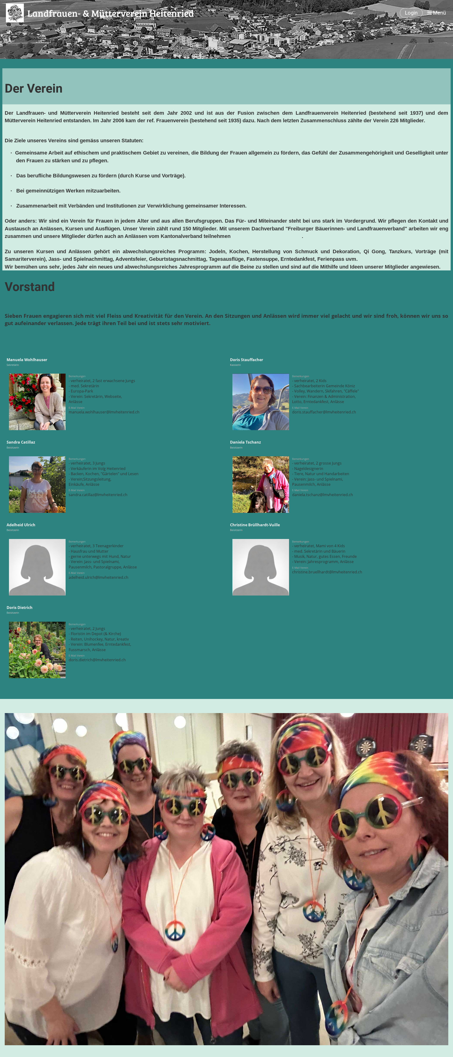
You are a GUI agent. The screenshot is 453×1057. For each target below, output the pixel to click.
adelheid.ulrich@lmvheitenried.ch (98, 577)
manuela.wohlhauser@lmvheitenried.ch (104, 412)
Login (411, 13)
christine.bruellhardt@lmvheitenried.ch (327, 572)
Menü (439, 13)
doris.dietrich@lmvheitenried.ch (97, 659)
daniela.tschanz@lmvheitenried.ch (322, 494)
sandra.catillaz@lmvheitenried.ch (98, 494)
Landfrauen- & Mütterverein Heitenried (110, 13)
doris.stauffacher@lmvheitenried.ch (324, 412)
